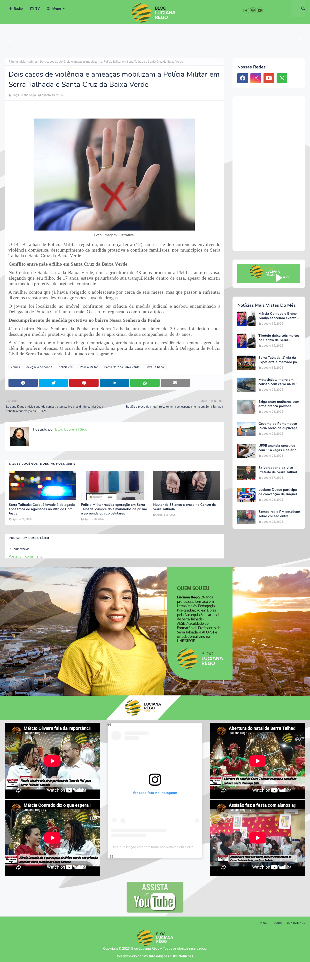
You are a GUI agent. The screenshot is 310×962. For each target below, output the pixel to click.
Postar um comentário (25, 556)
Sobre (278, 923)
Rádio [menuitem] (18, 8)
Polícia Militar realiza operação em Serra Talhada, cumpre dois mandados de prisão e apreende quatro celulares (114, 509)
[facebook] (242, 78)
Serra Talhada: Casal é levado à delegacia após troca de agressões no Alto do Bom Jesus (42, 509)
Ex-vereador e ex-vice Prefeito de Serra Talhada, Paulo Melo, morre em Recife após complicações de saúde (279, 470)
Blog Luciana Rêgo (24, 95)
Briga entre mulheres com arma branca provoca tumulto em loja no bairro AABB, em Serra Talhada (278, 404)
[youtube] (269, 78)
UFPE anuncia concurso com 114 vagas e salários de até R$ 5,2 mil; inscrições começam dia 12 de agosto (278, 448)
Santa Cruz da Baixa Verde (121, 367)
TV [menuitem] (37, 8)
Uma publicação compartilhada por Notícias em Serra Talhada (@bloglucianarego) (174, 847)
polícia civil (66, 367)
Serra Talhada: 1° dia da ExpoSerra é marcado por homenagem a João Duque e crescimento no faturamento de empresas (279, 360)
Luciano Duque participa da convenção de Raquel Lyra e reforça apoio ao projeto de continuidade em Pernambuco (277, 492)
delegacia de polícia (39, 367)
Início (264, 923)
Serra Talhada (155, 367)
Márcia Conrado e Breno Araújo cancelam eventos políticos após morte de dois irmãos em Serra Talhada (278, 316)
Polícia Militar (89, 367)
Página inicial (17, 61)
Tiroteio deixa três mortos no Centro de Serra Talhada (279, 338)
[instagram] (255, 78)
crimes (33, 61)
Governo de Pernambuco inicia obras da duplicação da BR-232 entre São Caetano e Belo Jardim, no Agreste (279, 426)
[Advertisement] (268, 173)
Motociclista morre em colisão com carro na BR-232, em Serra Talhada (278, 382)
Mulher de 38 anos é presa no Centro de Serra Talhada (184, 507)
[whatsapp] (282, 78)
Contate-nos (296, 923)
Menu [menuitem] (56, 8)
